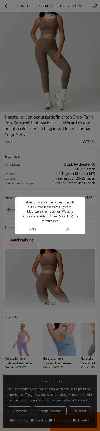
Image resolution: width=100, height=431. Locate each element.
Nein (32, 229)
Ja (67, 229)
